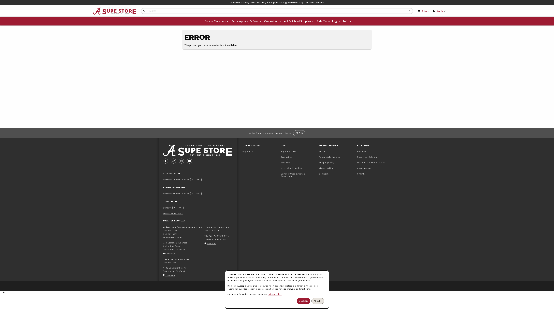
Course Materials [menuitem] (215, 21)
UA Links (361, 173)
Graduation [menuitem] (271, 21)
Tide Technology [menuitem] (327, 21)
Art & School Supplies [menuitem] (297, 21)
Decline (303, 300)
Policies (323, 151)
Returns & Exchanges (329, 157)
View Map (170, 253)
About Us (361, 151)
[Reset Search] (410, 10)
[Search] (144, 10)
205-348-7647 (170, 262)
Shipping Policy (326, 162)
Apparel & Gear (288, 151)
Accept (318, 300)
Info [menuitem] (345, 21)
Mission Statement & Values (371, 162)
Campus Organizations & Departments (297, 175)
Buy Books (248, 151)
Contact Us (324, 173)
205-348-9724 (211, 230)
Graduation (286, 157)
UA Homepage (374, 168)
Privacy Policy (275, 294)
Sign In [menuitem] (440, 11)
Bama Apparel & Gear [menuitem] (244, 21)
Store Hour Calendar (375, 157)
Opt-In (299, 133)
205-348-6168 (170, 230)
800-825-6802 (170, 234)
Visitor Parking (326, 168)
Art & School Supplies (291, 168)
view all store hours (173, 213)
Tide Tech (286, 162)
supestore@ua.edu (172, 237)
